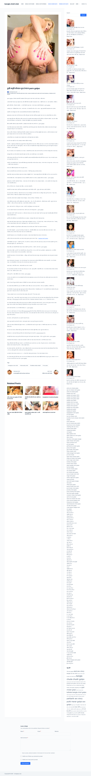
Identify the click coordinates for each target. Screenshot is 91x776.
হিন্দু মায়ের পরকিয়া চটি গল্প (71, 195)
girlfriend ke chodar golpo (73, 446)
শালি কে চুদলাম (69, 645)
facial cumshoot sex (72, 442)
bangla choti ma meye (72, 402)
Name (22, 731)
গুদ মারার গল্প (69, 537)
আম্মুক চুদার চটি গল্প (70, 518)
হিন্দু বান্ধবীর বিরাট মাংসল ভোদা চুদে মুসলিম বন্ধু (75, 323)
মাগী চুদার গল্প (69, 626)
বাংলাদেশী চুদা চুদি (70, 595)
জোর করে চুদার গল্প (70, 549)
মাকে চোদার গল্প (69, 623)
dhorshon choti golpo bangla (74, 439)
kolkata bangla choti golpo (76, 692)
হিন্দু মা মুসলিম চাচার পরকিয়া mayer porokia (75, 249)
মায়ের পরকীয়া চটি (70, 635)
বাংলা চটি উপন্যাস (70, 584)
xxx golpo (69, 509)
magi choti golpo (71, 475)
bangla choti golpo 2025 (73, 398)
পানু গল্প (68, 567)
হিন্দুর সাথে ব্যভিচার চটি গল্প (71, 139)
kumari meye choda (72, 463)
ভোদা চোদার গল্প (69, 610)
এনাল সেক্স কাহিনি (71, 707)
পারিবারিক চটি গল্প (70, 568)
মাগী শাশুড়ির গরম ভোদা (71, 628)
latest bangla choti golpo (73, 465)
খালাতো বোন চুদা (69, 532)
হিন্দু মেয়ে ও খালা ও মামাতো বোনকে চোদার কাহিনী (75, 177)
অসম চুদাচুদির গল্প (78, 704)
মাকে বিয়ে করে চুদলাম (70, 624)
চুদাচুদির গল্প (69, 546)
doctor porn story (80, 685)
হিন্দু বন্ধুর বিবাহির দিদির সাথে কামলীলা (73, 341)
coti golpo (69, 432)
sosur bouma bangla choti (73, 500)
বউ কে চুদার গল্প (69, 575)
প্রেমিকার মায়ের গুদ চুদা (79, 709)
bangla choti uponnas (41, 3)
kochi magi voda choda (73, 460)
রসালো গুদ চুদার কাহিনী (71, 644)
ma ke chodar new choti (73, 474)
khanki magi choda (79, 690)
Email (39, 731)
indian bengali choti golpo (73, 453)
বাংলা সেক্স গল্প (69, 593)
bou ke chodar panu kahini (73, 423)
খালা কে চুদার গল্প (70, 530)
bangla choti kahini (29, 3)
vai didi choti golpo (71, 505)
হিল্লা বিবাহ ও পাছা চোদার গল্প (72, 121)
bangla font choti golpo (73, 407)
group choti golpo (71, 447)
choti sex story (79, 683)
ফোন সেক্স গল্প (69, 574)
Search (68, 12)
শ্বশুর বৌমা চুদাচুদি (70, 651)
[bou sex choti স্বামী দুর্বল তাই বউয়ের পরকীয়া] (15, 405)
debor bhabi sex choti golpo (74, 435)
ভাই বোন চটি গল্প (70, 605)
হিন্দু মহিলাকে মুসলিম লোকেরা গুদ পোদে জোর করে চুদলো (76, 267)
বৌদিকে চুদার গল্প (70, 602)
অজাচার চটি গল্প (69, 511)
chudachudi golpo (71, 430)
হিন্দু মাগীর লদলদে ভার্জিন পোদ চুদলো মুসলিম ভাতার (75, 213)
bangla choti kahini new (71, 676)
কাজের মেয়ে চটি (72, 3)
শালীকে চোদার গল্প (70, 647)
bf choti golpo (70, 414)
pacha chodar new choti (73, 486)
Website (56, 731)
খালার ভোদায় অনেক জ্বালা (71, 533)
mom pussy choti (79, 694)
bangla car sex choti (13, 365)
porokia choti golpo (63, 3)
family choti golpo (70, 687)
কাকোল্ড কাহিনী (77, 707)
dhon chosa (70, 437)
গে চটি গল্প (68, 539)
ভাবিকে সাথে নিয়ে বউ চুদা (71, 609)
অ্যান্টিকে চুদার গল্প (70, 514)
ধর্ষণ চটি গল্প (69, 558)
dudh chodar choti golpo (73, 440)
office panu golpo (71, 484)
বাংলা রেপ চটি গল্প (70, 591)
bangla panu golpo (71, 409)
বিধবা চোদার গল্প (69, 600)
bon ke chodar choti (72, 416)
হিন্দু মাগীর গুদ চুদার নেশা (71, 231)
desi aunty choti (24, 365)
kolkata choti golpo (72, 461)
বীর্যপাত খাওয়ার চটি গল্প (73, 711)
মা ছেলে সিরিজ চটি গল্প (71, 617)
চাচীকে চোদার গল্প (70, 544)
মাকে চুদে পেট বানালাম (70, 621)
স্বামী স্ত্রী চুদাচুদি (70, 661)
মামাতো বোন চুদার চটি (70, 631)
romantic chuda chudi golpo (74, 495)
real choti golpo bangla (72, 493)
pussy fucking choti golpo (73, 491)
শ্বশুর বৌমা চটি (69, 649)
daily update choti (71, 433)
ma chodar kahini (71, 470)
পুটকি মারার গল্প (69, 570)
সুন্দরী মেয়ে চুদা (69, 658)
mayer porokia (70, 479)
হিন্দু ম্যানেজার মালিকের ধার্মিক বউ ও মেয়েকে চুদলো (75, 157)
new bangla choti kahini (73, 696)
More (77, 3)
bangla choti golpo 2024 (73, 397)
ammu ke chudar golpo (72, 388)
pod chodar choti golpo (73, 488)
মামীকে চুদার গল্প (69, 633)
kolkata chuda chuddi (35, 365)
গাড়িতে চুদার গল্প (69, 535)
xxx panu (45, 365)
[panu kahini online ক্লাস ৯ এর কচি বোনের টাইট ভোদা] (33, 405)
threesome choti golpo (72, 502)
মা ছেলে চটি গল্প (69, 616)
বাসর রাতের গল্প (69, 596)
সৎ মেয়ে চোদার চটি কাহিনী (71, 652)
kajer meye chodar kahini (73, 456)
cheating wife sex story (21, 93)
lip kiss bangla (70, 467)
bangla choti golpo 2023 (73, 395)
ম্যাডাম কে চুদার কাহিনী (71, 640)
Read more (69, 36)
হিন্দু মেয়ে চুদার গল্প (70, 663)
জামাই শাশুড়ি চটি (70, 547)
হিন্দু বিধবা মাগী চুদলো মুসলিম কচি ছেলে (73, 305)
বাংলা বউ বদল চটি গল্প (70, 589)
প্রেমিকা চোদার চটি (73, 709)
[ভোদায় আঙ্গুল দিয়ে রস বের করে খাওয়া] (50, 405)
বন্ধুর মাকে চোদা (69, 579)
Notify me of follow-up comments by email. (33, 756)
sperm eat (73, 704)
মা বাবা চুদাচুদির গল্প (70, 713)
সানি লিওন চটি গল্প (70, 656)
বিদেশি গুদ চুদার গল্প (70, 598)
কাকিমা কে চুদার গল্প (70, 521)
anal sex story (79, 671)
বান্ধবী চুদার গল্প (69, 581)
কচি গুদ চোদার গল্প (70, 519)
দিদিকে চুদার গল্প (69, 554)
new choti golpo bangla (43, 93)
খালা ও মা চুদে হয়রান (70, 528)
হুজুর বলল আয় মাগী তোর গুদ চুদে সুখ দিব (74, 103)
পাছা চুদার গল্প (69, 565)
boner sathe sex (71, 421)
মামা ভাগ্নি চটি (69, 630)
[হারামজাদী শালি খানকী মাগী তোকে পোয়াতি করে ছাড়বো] (33, 390)
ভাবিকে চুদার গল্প (69, 607)
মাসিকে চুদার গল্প (69, 638)
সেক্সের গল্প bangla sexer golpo (73, 660)
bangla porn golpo (11, 93)
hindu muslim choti (71, 451)
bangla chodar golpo (81, 673)
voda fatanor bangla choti (73, 507)
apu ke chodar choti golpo (73, 390)
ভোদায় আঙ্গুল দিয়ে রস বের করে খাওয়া (49, 412)
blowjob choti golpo (71, 683)
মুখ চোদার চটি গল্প (75, 712)
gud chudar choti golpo (73, 449)
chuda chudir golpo (52, 3)
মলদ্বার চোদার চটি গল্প (80, 711)
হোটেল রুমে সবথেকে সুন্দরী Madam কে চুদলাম (75, 47)
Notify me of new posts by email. (30, 759)
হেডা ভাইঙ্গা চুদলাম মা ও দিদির (72, 65)
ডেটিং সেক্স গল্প (68, 709)
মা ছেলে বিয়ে (84, 711)
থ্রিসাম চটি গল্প (69, 553)
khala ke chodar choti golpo (74, 458)
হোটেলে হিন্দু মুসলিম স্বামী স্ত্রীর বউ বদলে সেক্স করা (75, 27)
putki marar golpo (74, 701)
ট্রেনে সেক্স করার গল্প (83, 707)
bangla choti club (12, 4)
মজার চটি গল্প (69, 612)
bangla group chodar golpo (71, 681)
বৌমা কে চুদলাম (69, 603)
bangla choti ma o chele (73, 404)
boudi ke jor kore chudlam (73, 425)
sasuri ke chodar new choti (73, 498)
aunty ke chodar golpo (72, 391)
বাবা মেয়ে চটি (69, 582)
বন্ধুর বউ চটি (69, 577)
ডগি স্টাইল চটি (69, 551)
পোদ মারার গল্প (69, 572)
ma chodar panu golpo (72, 472)
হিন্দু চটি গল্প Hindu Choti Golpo (73, 376)
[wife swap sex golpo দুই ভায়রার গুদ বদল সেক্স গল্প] (15, 390)
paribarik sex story (74, 698)
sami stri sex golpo (71, 497)
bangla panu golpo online (81, 681)
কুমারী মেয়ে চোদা (69, 526)
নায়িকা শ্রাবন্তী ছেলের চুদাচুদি (72, 561)
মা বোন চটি (68, 619)
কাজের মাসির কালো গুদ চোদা (72, 523)
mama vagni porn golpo (73, 477)
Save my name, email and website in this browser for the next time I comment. (38, 752)
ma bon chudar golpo (72, 468)
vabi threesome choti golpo (74, 503)
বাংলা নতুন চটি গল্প (70, 588)
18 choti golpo (70, 671)
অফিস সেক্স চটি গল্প (70, 512)
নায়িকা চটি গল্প (69, 560)
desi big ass (74, 685)
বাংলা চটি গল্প (69, 586)
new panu (69, 482)
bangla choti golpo (43, 238)
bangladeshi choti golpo (73, 412)
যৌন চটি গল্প (69, 642)
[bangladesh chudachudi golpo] (50, 390)
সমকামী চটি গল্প (69, 654)
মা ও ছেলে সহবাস (70, 614)
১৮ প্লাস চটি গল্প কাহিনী (74, 716)
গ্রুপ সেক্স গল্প (69, 542)
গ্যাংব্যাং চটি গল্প (69, 540)
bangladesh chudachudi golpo (50, 397)
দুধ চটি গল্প (68, 556)
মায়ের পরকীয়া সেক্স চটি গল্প (71, 637)
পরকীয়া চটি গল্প (69, 563)
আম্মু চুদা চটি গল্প (69, 516)
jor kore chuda (70, 454)
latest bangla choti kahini (71, 694)
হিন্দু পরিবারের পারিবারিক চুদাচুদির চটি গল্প (73, 359)
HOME (22, 3)
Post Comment (25, 763)
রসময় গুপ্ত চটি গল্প (77, 714)
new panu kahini (81, 696)
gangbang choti (78, 687)
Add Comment (24, 737)
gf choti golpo (70, 444)
